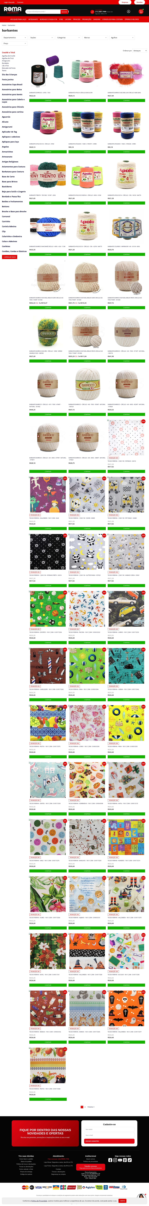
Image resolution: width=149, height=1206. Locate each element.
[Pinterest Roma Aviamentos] (125, 1160)
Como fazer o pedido (26, 1159)
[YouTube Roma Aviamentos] (120, 1160)
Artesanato (33, 19)
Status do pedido (26, 1161)
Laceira (68, 19)
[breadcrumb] (4, 25)
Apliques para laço (18, 19)
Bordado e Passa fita (48, 19)
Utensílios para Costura (112, 19)
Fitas (61, 19)
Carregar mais (10, 257)
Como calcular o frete (26, 1169)
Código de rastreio (26, 1174)
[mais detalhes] (48, 100)
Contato (58, 1169)
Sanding (96, 19)
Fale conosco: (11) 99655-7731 (58, 1159)
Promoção (86, 19)
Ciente (122, 1201)
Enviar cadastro (92, 1141)
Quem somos (90, 1159)
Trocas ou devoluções (26, 1166)
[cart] (141, 11)
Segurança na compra (58, 1174)
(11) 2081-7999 (104, 12)
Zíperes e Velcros (132, 19)
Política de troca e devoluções (26, 1164)
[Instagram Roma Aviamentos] (115, 1160)
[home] (12, 10)
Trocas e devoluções (58, 1171)
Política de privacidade (90, 1161)
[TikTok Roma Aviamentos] (130, 1160)
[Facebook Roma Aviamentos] (110, 1160)
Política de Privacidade (39, 1201)
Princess (76, 19)
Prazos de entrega (26, 1171)
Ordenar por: (127, 51)
